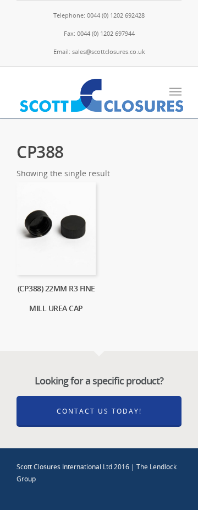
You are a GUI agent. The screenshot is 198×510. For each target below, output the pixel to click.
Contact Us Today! (99, 411)
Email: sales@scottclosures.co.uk (99, 51)
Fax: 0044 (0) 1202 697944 (99, 33)
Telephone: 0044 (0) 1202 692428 (99, 15)
